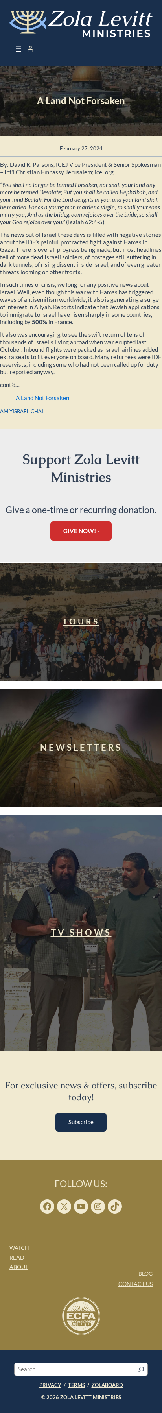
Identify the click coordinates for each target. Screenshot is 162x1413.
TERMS (76, 1385)
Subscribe (81, 1122)
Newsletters (81, 748)
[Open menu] (18, 49)
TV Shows (81, 932)
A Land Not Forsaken (42, 398)
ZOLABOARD (107, 1385)
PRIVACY (50, 1385)
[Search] (141, 1369)
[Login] (30, 48)
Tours (81, 621)
